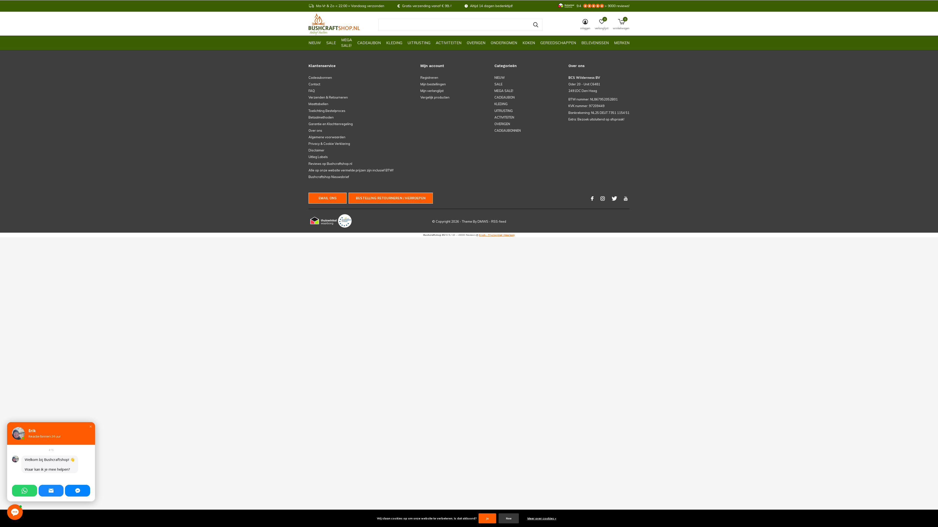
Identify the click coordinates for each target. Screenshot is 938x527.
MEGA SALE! (346, 43)
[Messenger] (77, 491)
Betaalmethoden (321, 117)
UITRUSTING (419, 42)
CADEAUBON (369, 42)
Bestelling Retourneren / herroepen (391, 198)
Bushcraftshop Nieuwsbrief (329, 177)
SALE (331, 42)
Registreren (429, 78)
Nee (509, 518)
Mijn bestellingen (433, 84)
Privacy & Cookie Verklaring (329, 144)
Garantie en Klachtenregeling (331, 124)
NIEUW (315, 42)
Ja (487, 518)
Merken (621, 42)
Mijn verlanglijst (432, 91)
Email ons (328, 198)
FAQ (312, 91)
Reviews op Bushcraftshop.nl (330, 164)
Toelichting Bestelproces (327, 111)
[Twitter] (614, 198)
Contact (314, 84)
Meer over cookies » (541, 518)
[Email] (51, 491)
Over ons (315, 130)
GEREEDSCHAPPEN (558, 42)
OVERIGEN (476, 42)
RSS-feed (498, 221)
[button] (90, 426)
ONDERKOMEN (504, 42)
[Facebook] (592, 198)
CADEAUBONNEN (507, 130)
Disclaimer (316, 150)
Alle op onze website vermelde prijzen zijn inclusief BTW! (351, 170)
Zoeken (536, 25)
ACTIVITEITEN (448, 42)
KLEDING (394, 42)
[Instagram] (602, 198)
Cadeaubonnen (320, 78)
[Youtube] (626, 198)
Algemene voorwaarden (327, 137)
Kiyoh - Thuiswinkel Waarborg (497, 235)
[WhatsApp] (24, 491)
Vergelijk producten (434, 97)
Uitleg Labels (318, 157)
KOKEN (528, 42)
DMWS (483, 221)
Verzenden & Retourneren (328, 97)
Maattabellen (318, 104)
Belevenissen (595, 42)
